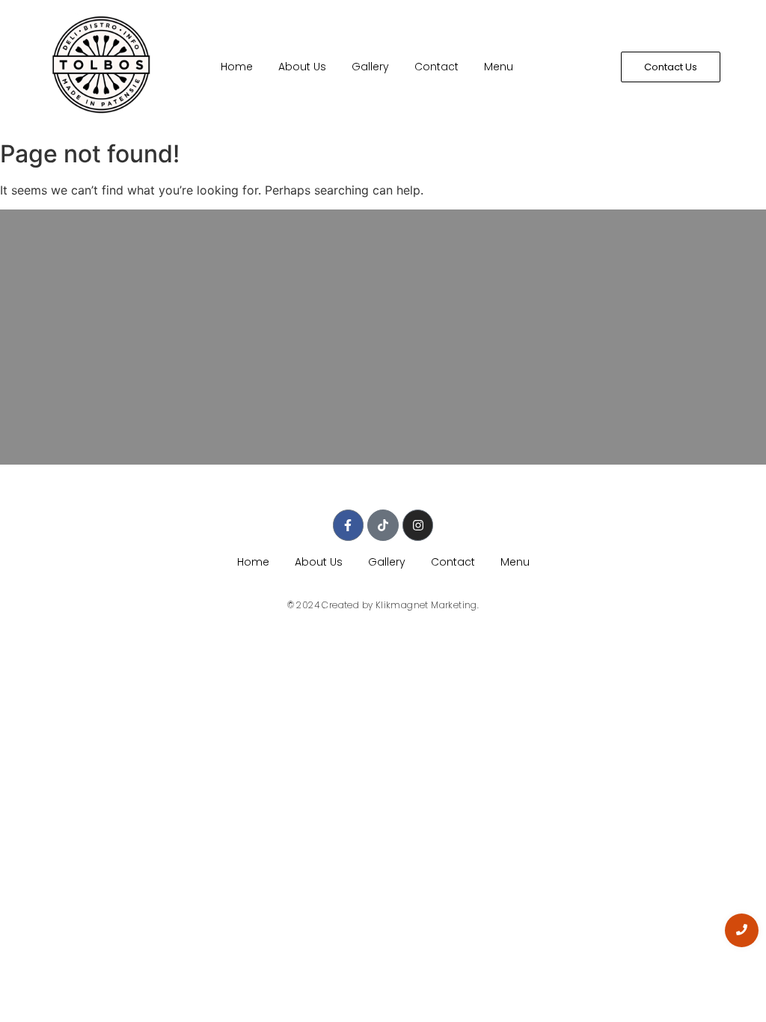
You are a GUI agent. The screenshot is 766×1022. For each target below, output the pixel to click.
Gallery (370, 66)
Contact (436, 66)
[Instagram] (418, 525)
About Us (302, 66)
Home (237, 66)
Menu (498, 66)
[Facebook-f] (348, 525)
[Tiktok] (383, 525)
